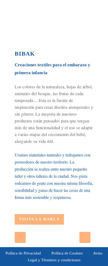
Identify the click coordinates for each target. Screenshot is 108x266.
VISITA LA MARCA (39, 219)
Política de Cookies (67, 253)
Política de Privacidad (23, 253)
